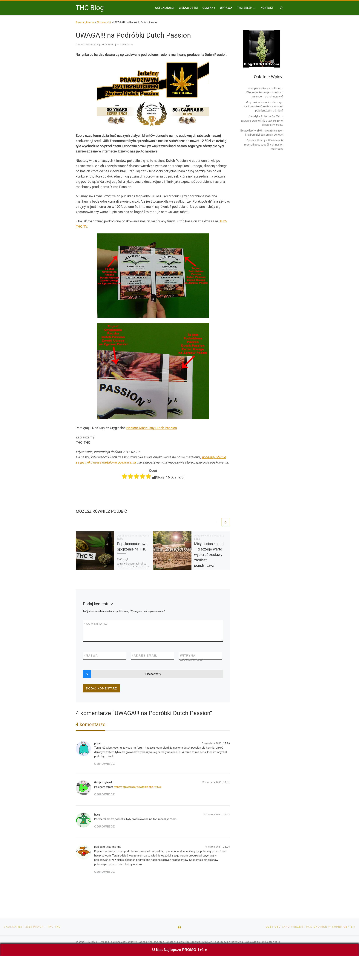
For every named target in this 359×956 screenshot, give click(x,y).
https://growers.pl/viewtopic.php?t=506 (138, 787)
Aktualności (103, 22)
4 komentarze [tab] (90, 724)
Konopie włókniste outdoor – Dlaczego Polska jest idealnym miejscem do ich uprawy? (264, 92)
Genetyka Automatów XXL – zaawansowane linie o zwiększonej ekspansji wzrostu (262, 120)
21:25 (226, 846)
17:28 (226, 743)
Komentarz (95, 623)
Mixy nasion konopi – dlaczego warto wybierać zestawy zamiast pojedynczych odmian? (263, 106)
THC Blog (91, 941)
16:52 (226, 814)
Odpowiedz (104, 763)
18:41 (226, 782)
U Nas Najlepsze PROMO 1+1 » (179, 950)
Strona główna (85, 22)
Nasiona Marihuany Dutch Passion (151, 428)
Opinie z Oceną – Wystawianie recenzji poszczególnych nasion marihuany (263, 144)
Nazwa (91, 655)
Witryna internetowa (192, 657)
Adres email (144, 655)
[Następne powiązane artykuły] (226, 522)
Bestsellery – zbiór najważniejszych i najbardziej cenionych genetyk (261, 132)
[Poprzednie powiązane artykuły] (216, 522)
